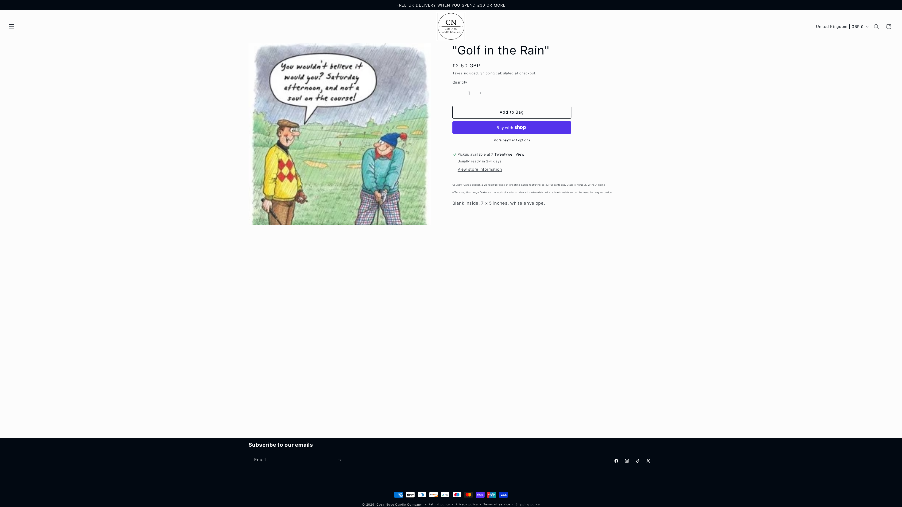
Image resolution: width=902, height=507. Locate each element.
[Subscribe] (340, 459)
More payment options (512, 140)
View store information (480, 169)
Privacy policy (466, 504)
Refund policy (439, 504)
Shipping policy (528, 504)
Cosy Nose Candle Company (399, 504)
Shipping (487, 73)
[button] (11, 27)
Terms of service (496, 504)
